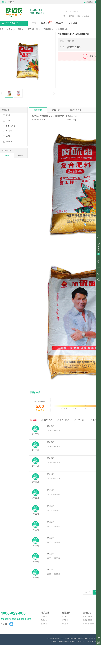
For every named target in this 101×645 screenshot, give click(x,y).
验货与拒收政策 (88, 624)
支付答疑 (65, 624)
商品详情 (56, 110)
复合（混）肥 (33, 29)
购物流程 (44, 617)
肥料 (64, 16)
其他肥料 (9, 142)
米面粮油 (85, 16)
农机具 (71, 16)
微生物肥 (9, 131)
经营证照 (92, 638)
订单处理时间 (87, 620)
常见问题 (44, 624)
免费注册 (11, 2)
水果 (78, 16)
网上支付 (65, 617)
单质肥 (8, 136)
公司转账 (65, 620)
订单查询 (44, 620)
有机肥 (8, 121)
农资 (8, 29)
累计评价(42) (75, 110)
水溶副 (8, 115)
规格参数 (38, 110)
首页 (34, 23)
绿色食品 (59, 23)
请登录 (3, 2)
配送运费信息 (87, 617)
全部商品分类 (11, 23)
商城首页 (88, 2)
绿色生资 (45, 23)
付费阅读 (72, 23)
